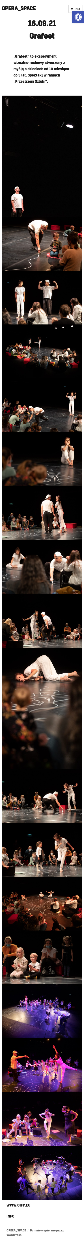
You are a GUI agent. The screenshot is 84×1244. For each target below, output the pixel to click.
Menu (75, 9)
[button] (78, 17)
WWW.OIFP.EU (18, 1205)
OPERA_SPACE (19, 8)
